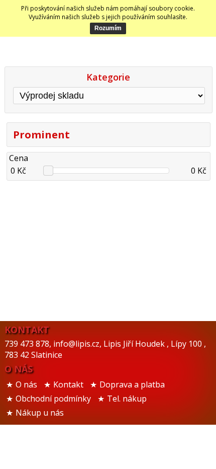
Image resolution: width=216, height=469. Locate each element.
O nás (26, 384)
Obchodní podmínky (53, 398)
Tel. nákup (127, 398)
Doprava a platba (132, 384)
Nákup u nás (40, 412)
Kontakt (68, 384)
